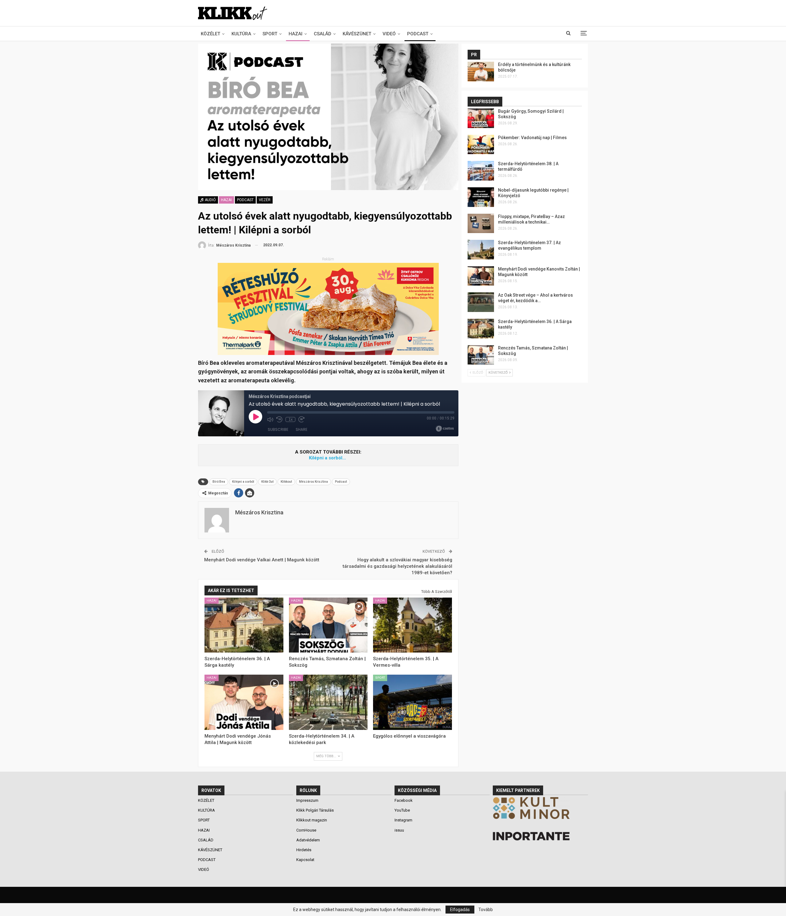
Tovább (485, 909)
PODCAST (417, 34)
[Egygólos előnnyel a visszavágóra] (412, 702)
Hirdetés (303, 850)
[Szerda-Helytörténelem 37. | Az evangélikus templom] (481, 249)
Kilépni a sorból (243, 481)
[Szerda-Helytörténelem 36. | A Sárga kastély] (243, 625)
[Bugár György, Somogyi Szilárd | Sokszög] (481, 118)
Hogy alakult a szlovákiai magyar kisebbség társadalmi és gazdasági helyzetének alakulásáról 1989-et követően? (397, 566)
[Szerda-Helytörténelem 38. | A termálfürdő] (481, 171)
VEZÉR (264, 200)
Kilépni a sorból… (328, 458)
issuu (399, 830)
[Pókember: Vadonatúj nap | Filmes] (481, 144)
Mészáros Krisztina (313, 481)
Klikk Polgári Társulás (315, 810)
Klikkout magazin (311, 820)
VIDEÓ (389, 34)
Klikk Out (267, 481)
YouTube (402, 810)
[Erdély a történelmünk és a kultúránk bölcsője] (481, 71)
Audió (210, 200)
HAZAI (295, 34)
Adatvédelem (308, 840)
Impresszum (307, 800)
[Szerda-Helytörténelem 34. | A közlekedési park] (328, 702)
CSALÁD (322, 34)
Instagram (403, 820)
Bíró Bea (218, 481)
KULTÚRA (241, 34)
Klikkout (286, 481)
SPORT (270, 34)
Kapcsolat (305, 859)
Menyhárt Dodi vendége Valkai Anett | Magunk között (261, 560)
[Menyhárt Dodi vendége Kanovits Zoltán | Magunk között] (481, 276)
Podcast (341, 481)
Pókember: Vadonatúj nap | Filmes (532, 137)
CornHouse (306, 830)
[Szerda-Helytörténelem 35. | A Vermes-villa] (412, 625)
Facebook (404, 800)
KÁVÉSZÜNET (357, 34)
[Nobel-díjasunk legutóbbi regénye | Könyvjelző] (481, 197)
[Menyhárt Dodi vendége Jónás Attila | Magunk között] (243, 702)
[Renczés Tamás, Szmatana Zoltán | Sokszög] (328, 625)
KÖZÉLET (210, 34)
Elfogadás (460, 909)
